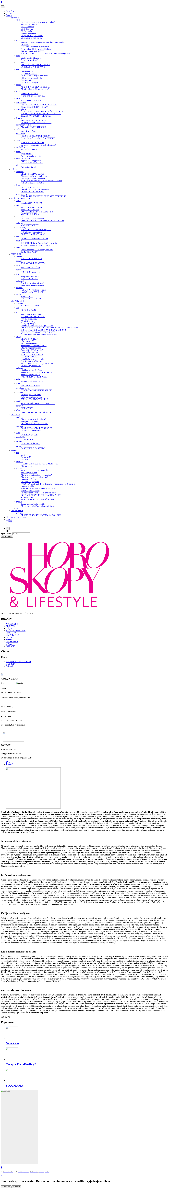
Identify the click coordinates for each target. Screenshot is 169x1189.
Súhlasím (16, 1187)
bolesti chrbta (21, 109)
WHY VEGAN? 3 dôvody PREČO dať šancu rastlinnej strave (45, 53)
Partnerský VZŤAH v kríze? (32, 350)
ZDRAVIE (15, 18)
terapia (18, 152)
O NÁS (9, 13)
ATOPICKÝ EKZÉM (29, 94)
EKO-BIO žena (27, 29)
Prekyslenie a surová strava (31, 232)
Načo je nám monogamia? (31, 343)
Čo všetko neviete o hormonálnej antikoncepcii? (39, 334)
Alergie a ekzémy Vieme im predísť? (35, 89)
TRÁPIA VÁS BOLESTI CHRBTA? (36, 116)
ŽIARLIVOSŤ (27, 408)
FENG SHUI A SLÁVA (30, 267)
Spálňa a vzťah (27, 296)
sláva (18, 265)
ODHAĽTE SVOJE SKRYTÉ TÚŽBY (37, 412)
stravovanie (20, 227)
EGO (23, 455)
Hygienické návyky (28, 33)
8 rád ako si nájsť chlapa (30, 375)
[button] (9, 762)
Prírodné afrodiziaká (29, 319)
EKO (18, 20)
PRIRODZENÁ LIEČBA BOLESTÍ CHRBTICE (41, 114)
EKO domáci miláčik (29, 24)
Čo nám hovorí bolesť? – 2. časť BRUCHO (38, 138)
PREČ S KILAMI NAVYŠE (32, 183)
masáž (18, 401)
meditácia (19, 462)
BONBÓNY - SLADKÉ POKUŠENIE (36, 428)
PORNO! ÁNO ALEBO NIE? (33, 317)
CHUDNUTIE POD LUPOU (33, 174)
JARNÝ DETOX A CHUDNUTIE (35, 189)
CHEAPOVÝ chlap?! (29, 339)
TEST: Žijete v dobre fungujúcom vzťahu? (37, 363)
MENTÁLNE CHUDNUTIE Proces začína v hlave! (41, 181)
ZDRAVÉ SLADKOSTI (31, 430)
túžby (18, 410)
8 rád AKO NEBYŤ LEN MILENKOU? (37, 372)
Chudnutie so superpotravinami (33, 178)
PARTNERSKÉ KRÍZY (30, 386)
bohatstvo (19, 261)
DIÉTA (14, 169)
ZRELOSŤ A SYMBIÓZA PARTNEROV (38, 332)
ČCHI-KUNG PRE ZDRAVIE (33, 67)
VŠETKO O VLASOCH (31, 100)
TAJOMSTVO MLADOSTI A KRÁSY (37, 245)
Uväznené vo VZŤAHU (30, 352)
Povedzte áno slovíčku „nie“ (32, 361)
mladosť (19, 241)
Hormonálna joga (27, 71)
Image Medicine (27, 154)
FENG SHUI (16, 254)
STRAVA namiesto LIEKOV (32, 51)
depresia (19, 118)
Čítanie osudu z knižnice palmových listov (37, 506)
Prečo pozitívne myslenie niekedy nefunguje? (38, 488)
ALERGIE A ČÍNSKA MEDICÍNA (35, 87)
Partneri (9, 524)
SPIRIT (14, 450)
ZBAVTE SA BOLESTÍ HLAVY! (34, 107)
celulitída (19, 216)
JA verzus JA (26, 457)
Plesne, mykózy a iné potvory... (33, 96)
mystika (19, 502)
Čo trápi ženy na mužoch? (31, 366)
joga (17, 69)
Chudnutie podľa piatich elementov (34, 176)
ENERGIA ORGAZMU (30, 305)
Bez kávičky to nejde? (29, 421)
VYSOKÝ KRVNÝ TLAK (32, 163)
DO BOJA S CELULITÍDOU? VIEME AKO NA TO (42, 221)
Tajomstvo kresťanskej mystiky (33, 504)
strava (18, 40)
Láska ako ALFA (27, 341)
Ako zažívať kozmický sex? (32, 314)
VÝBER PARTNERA (30, 357)
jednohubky (20, 437)
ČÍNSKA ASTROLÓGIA (16, 517)
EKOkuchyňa (26, 31)
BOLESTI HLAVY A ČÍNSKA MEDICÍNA (39, 105)
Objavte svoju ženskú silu (31, 348)
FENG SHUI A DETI (29, 279)
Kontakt (9, 522)
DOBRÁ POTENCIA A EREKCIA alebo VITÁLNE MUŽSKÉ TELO (49, 328)
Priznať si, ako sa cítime (30, 491)
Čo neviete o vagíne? (29, 323)
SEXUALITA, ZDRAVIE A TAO (34, 399)
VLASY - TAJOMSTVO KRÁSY (34, 239)
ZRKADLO (26, 459)
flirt (17, 308)
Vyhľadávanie (6, 533)
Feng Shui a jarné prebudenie (32, 359)
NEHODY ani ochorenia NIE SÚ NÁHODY (39, 499)
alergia (18, 85)
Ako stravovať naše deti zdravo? (33, 419)
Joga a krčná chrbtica (29, 73)
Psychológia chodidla (29, 149)
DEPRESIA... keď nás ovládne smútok (36, 123)
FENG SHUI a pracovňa (30, 272)
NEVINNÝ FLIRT (28, 310)
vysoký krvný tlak (23, 158)
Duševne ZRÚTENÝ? (30, 479)
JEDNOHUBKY (28, 439)
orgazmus (19, 303)
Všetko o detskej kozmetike (31, 58)
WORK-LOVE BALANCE (32, 354)
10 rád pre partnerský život (31, 370)
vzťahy (18, 337)
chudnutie (20, 172)
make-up (19, 223)
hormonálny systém (23, 125)
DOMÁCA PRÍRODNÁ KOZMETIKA (37, 212)
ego (17, 453)
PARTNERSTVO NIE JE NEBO (34, 377)
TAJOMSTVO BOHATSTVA (33, 263)
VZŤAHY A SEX (18, 301)
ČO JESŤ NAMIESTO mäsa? (33, 234)
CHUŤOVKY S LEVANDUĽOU (34, 424)
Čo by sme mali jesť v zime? (32, 36)
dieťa (18, 56)
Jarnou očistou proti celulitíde (32, 218)
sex (17, 312)
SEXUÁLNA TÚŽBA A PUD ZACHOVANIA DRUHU (44, 330)
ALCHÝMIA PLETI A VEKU (33, 207)
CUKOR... (25, 44)
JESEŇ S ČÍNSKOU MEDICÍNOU (35, 136)
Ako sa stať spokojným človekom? (34, 477)
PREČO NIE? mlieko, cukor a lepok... (36, 230)
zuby (18, 247)
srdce (18, 140)
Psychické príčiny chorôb (31, 156)
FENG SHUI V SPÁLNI (31, 299)
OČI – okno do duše (29, 167)
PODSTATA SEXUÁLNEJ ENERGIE (36, 390)
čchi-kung (20, 62)
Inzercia (9, 519)
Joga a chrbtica (26, 80)
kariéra (18, 270)
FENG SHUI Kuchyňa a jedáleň (33, 290)
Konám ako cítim (27, 486)
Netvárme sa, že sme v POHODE (34, 120)
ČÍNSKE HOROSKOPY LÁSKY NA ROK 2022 (41, 515)
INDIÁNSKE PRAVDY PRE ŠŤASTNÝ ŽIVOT (41, 495)
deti (17, 274)
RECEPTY (15, 415)
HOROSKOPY (17, 511)
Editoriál (9, 666)
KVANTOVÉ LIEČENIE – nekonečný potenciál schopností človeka (48, 484)
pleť (17, 205)
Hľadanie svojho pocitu (30, 482)
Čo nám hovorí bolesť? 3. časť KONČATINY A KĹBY (43, 111)
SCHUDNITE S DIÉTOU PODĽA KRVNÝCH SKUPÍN (44, 196)
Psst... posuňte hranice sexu (31, 397)
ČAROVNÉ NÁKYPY (30, 444)
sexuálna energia (22, 388)
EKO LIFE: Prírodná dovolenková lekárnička (39, 22)
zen (17, 508)
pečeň (18, 129)
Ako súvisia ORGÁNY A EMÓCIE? (35, 65)
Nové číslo (10, 11)
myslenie (19, 468)
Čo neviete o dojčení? (29, 60)
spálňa (18, 294)
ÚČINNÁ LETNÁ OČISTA (32, 192)
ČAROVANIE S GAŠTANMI (33, 448)
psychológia (20, 147)
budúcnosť (20, 281)
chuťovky (20, 417)
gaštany (19, 446)
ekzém (18, 91)
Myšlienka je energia (29, 497)
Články (9, 15)
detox (18, 185)
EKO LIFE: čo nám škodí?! (32, 38)
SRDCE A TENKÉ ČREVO (32, 143)
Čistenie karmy (27, 466)
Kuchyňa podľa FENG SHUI (32, 292)
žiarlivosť (19, 406)
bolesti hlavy (21, 102)
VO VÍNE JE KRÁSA (30, 214)
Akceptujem (6, 1187)
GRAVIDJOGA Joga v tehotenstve (34, 76)
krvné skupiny (21, 194)
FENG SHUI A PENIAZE (31, 259)
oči (17, 165)
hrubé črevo (20, 134)
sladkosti (19, 426)
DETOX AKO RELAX (30, 187)
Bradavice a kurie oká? (30, 210)
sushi (18, 433)
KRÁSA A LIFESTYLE (20, 198)
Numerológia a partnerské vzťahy (34, 346)
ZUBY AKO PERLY (29, 252)
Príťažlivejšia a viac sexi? (31, 395)
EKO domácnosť (27, 27)
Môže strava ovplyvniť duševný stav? (35, 47)
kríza (18, 383)
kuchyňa (19, 288)
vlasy (18, 98)
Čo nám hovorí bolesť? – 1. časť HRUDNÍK (38, 145)
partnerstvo (20, 368)
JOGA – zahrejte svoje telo (31, 78)
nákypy (19, 441)
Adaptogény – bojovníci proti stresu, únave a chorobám (42, 42)
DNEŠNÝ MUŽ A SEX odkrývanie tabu (37, 325)
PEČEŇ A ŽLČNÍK (29, 131)
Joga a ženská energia (29, 82)
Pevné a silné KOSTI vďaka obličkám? (36, 49)
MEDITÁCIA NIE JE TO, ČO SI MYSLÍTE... (39, 464)
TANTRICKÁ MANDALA (32, 381)
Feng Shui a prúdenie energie (32, 285)
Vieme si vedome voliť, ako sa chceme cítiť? (38, 493)
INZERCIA (10, 646)
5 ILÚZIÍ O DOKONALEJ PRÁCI (35, 470)
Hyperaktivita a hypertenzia (31, 160)
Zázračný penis (27, 321)
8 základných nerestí (29, 473)
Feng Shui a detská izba (30, 276)
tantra (18, 379)
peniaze (19, 256)
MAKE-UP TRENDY (30, 225)
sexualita (19, 392)
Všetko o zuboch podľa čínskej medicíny (37, 250)
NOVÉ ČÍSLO (12, 624)
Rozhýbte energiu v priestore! (32, 283)
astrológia (19, 513)
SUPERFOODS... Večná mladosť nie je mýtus (39, 243)
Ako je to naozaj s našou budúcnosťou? (36, 475)
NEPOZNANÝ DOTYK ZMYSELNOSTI (38, 404)
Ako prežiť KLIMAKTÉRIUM (33, 127)
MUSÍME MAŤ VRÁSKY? (32, 203)
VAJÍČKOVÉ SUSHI (29, 435)
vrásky (18, 201)
